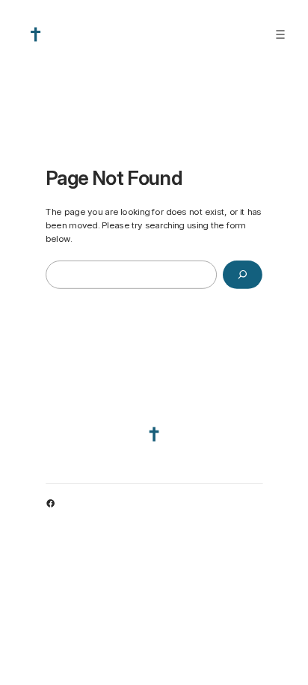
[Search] (242, 275)
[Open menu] (281, 34)
